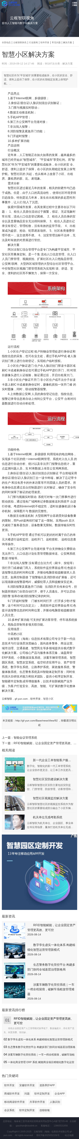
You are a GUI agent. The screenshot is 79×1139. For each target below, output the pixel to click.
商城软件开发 (12, 1093)
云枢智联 (7, 698)
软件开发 (44, 42)
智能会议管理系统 (25, 737)
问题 (27, 1093)
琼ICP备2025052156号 (48, 1135)
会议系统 (9, 1110)
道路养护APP (47, 1085)
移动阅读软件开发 (14, 1101)
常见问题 (56, 42)
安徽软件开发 (27, 1085)
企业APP (60, 1093)
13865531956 (61, 1125)
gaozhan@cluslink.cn (26, 1125)
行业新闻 (33, 42)
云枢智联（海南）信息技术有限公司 (31, 638)
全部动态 (6, 42)
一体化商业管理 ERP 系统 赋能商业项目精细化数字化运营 (41, 1062)
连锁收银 (45, 1110)
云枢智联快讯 (19, 42)
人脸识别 (55, 1101)
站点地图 (69, 1135)
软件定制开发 (42, 1093)
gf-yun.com (21, 698)
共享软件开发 (37, 1101)
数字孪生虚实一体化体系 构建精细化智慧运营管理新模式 (40, 1039)
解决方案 (67, 42)
